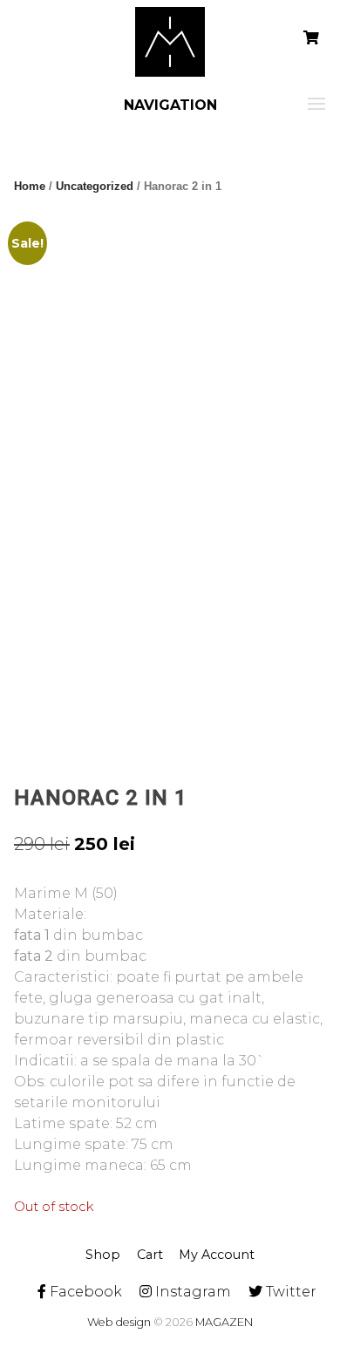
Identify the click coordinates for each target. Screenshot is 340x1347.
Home (29, 186)
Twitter (289, 1291)
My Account (217, 1254)
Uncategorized (94, 186)
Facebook (84, 1291)
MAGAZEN (224, 1322)
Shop (102, 1254)
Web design (119, 1322)
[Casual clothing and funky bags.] (170, 42)
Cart (150, 1254)
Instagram (191, 1291)
